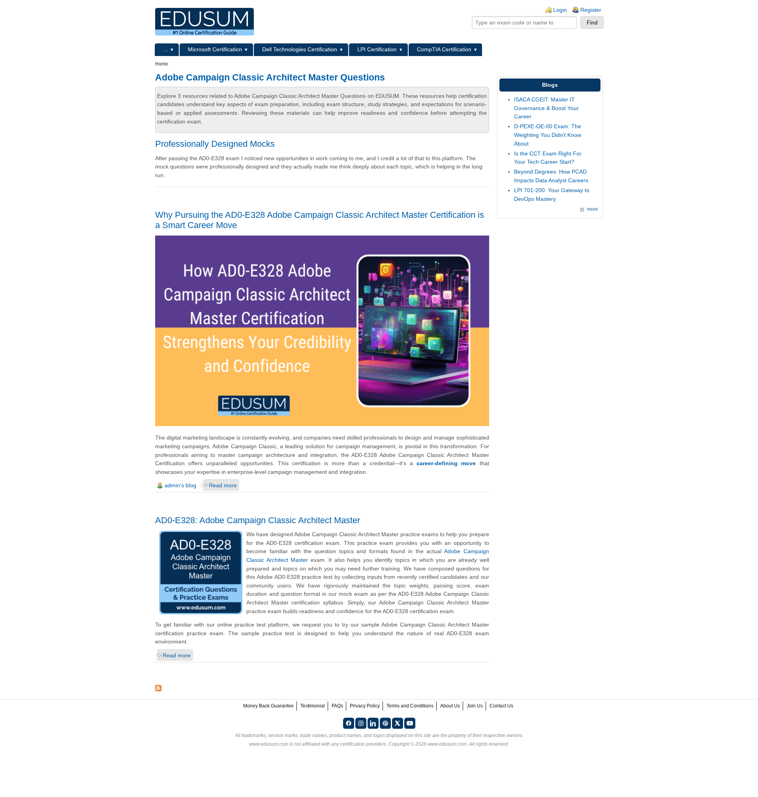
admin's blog (180, 485)
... (165, 49)
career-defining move (446, 463)
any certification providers (358, 744)
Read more (223, 485)
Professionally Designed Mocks (215, 144)
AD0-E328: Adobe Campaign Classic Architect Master (257, 520)
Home (161, 64)
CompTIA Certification (444, 49)
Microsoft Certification (215, 49)
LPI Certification (377, 49)
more (592, 209)
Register (590, 10)
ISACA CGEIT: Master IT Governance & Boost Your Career (546, 108)
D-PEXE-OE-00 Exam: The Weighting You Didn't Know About (547, 134)
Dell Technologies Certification (299, 49)
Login (560, 10)
